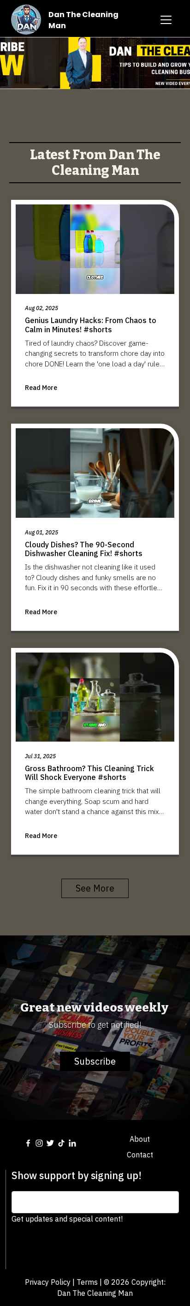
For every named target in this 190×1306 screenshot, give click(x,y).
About (140, 1139)
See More (95, 888)
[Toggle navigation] (166, 20)
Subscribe (95, 1061)
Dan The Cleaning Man (95, 1293)
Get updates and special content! (67, 1218)
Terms (87, 1282)
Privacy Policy (48, 1282)
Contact (140, 1154)
